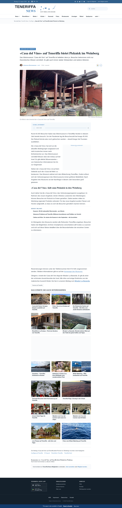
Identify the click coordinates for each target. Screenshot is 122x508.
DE (32, 1)
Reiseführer (25, 16)
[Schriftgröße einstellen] (29, 2)
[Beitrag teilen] (101, 65)
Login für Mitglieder (91, 1)
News (16, 16)
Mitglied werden (82, 466)
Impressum (56, 497)
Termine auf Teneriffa (37, 285)
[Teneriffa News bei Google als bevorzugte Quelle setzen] (97, 65)
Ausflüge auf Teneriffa (37, 453)
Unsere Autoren (60, 486)
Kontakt (81, 486)
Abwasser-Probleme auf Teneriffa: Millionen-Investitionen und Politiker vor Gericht (57, 214)
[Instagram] (82, 1)
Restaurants (65, 16)
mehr (96, 16)
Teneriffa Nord (68, 453)
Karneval (50, 16)
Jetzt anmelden (70, 466)
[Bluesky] (79, 1)
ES (37, 1)
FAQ (80, 484)
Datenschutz (64, 497)
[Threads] (77, 1)
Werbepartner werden (85, 489)
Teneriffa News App (38, 481)
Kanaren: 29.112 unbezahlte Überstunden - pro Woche (48, 211)
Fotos (57, 16)
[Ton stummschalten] (88, 128)
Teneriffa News (24, 21)
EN (34, 1)
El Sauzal (47, 453)
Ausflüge (31, 21)
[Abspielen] (34, 128)
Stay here (76, 506)
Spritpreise (89, 16)
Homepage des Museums (73, 271)
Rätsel (81, 16)
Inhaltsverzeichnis (60, 484)
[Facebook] (75, 1)
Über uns (58, 489)
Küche (42, 16)
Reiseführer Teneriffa (57, 453)
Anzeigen (74, 16)
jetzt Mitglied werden (103, 1)
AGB (49, 497)
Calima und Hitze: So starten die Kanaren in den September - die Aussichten (55, 217)
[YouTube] (84, 1)
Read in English (67, 506)
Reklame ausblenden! (77, 145)
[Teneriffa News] (36, 9)
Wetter (35, 16)
